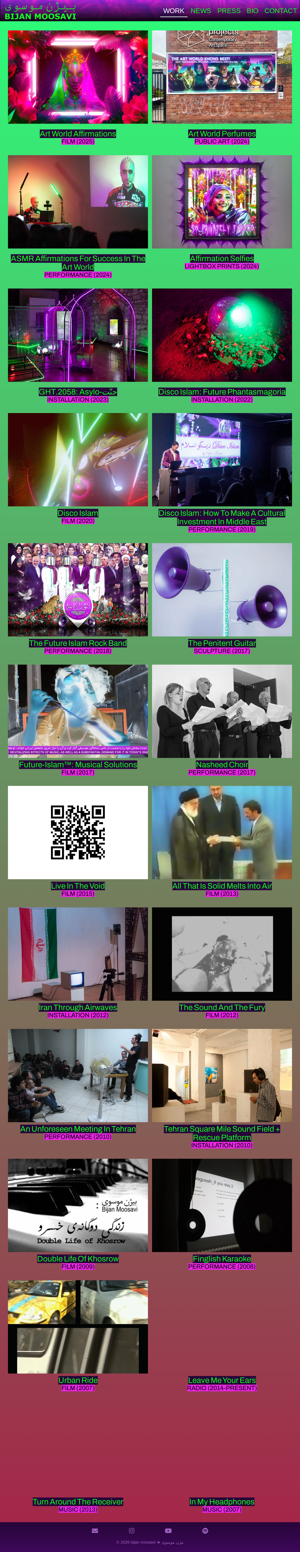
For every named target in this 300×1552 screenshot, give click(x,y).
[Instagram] (132, 1531)
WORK (173, 10)
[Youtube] (168, 1531)
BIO (252, 10)
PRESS (229, 10)
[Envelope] (95, 1531)
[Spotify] (205, 1531)
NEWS (201, 10)
